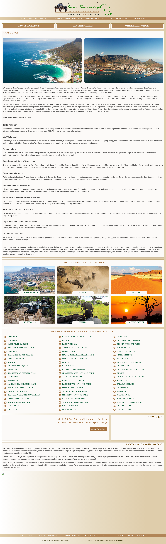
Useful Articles (72, 18)
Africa (43, 18)
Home (24, 18)
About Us (33, 18)
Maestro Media (119, 540)
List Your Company (123, 18)
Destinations (91, 18)
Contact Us (139, 18)
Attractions (54, 18)
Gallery (106, 18)
